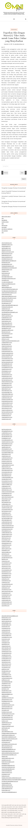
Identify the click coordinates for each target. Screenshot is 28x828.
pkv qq (14, 805)
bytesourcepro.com (7, 516)
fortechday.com (6, 790)
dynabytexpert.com (7, 557)
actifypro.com (5, 669)
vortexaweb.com (6, 649)
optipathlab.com (6, 623)
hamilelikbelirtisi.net (7, 681)
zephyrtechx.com (6, 664)
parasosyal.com (6, 308)
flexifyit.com (5, 559)
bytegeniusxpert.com (7, 450)
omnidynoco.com (6, 589)
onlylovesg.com (6, 742)
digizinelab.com (6, 500)
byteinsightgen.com (7, 387)
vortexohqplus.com (7, 678)
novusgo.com (5, 710)
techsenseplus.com (7, 380)
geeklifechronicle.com (8, 697)
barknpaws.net (6, 273)
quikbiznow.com (6, 598)
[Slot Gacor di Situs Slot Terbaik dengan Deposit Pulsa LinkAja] (14, 7)
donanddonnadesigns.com (9, 737)
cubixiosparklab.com (7, 477)
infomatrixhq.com (6, 475)
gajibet (20, 815)
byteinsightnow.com (7, 401)
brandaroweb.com (7, 603)
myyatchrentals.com (7, 282)
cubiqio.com (5, 696)
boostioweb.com (6, 619)
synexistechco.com (7, 637)
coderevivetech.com (7, 403)
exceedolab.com (6, 687)
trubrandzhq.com (6, 658)
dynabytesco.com (6, 690)
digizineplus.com (6, 538)
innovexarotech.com (7, 406)
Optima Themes (18, 825)
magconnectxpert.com (8, 491)
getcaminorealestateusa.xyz (9, 792)
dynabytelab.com (6, 624)
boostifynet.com (6, 660)
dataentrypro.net (6, 250)
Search (24, 179)
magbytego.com (6, 456)
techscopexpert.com (7, 362)
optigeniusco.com (6, 651)
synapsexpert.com (7, 595)
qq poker (4, 227)
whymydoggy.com (7, 243)
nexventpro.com (6, 662)
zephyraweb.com (6, 648)
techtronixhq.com (6, 429)
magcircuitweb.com (7, 360)
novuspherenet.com (7, 584)
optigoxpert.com (6, 665)
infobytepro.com (6, 454)
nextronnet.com (6, 564)
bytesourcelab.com (7, 541)
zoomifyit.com (5, 605)
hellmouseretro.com (7, 315)
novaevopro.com (6, 655)
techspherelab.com (7, 518)
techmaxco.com (6, 685)
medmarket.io (5, 335)
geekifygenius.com (7, 722)
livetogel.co (5, 729)
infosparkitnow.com (7, 443)
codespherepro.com (7, 396)
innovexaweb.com (7, 570)
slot (14, 807)
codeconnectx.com (7, 468)
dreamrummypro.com (8, 251)
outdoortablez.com (7, 337)
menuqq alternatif (6, 805)
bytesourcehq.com (7, 461)
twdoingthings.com (7, 324)
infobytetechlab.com (7, 394)
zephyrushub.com (7, 621)
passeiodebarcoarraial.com (9, 260)
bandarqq (4, 220)
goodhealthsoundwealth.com (10, 312)
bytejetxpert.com (6, 415)
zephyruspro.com (6, 548)
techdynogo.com (6, 344)
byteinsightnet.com (7, 463)
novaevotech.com (6, 479)
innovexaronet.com (7, 472)
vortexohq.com (6, 703)
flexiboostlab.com (6, 676)
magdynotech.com (7, 534)
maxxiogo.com (6, 561)
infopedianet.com (6, 530)
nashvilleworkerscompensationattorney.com (14, 779)
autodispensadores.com (8, 765)
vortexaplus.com (6, 580)
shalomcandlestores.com (8, 283)
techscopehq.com (7, 536)
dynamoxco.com (6, 566)
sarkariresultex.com (7, 269)
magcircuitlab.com (7, 484)
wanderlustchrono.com (8, 713)
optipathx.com (6, 550)
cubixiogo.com (6, 582)
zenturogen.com (6, 568)
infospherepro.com (7, 699)
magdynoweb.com (7, 507)
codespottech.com (7, 342)
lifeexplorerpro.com (7, 708)
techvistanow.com (6, 474)
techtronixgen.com (7, 356)
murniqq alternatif (12, 808)
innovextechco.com (7, 481)
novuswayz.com (6, 667)
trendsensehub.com (7, 717)
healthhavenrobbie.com (8, 735)
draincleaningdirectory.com (9, 296)
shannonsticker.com (7, 257)
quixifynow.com (6, 546)
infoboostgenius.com (7, 381)
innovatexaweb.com (7, 440)
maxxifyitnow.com (6, 545)
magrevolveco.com (7, 404)
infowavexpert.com (7, 374)
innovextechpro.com (7, 358)
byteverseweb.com (7, 523)
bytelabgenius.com (7, 365)
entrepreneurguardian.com (9, 754)
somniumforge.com (7, 301)
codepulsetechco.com (8, 465)
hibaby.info (5, 756)
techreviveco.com (6, 511)
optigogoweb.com (7, 602)
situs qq (4, 807)
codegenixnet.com (7, 397)
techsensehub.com (7, 436)
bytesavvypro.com (7, 385)
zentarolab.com (6, 596)
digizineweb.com (6, 466)
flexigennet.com (6, 332)
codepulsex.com (6, 504)
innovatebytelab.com (7, 452)
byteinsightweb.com (7, 351)
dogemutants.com (7, 319)
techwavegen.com (7, 383)
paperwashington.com (8, 758)
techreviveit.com (6, 372)
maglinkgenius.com (7, 482)
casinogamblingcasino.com (9, 292)
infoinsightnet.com (7, 459)
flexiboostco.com (6, 617)
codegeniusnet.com (7, 457)
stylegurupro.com (6, 692)
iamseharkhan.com (7, 264)
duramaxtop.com (6, 321)
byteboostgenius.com (7, 527)
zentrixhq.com (5, 554)
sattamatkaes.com (7, 287)
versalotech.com (6, 683)
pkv (3, 218)
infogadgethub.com (7, 431)
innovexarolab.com (7, 392)
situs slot (3, 808)
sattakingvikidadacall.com (9, 749)
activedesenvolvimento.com (9, 744)
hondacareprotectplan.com (9, 291)
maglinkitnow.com (7, 349)
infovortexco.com (6, 498)
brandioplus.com (6, 571)
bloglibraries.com (6, 303)
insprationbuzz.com (7, 259)
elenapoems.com (6, 314)
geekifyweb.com (6, 447)
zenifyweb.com (6, 728)
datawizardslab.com (7, 694)
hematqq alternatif (12, 812)
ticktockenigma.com (7, 719)
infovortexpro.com (7, 408)
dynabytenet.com (6, 514)
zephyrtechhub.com (7, 591)
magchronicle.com (7, 346)
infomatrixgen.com (7, 390)
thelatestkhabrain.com (8, 266)
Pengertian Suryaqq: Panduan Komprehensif (14, 188)
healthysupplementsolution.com (10, 340)
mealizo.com (5, 271)
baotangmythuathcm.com (9, 298)
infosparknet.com (6, 543)
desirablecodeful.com (7, 330)
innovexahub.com (6, 633)
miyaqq (15, 815)
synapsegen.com (6, 575)
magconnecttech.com (8, 726)
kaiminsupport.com (7, 253)
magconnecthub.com (8, 525)
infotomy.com (5, 339)
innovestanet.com (6, 555)
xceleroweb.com (6, 600)
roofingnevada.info (7, 770)
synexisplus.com (6, 628)
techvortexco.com (7, 445)
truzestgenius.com (7, 493)
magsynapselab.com (7, 355)
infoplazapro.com (6, 371)
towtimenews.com (7, 294)
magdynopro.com (7, 369)
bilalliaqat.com (6, 763)
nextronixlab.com (6, 552)
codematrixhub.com (7, 378)
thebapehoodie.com (7, 307)
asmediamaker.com (7, 276)
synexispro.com (6, 774)
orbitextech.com (6, 724)
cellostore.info (5, 275)
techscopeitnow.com (7, 412)
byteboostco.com (6, 488)
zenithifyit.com (5, 644)
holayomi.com (5, 776)
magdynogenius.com (7, 353)
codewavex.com (6, 486)
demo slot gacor (6, 216)
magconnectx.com (7, 772)
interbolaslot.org (6, 246)
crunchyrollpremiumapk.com (10, 289)
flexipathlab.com (6, 577)
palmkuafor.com (6, 248)
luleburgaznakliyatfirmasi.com (10, 305)
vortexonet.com (6, 630)
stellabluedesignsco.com (8, 326)
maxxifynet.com (6, 632)
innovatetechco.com (7, 367)
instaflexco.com (6, 672)
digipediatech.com (7, 348)
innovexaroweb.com (7, 509)
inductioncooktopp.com (8, 767)
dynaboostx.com (6, 671)
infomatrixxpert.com (7, 470)
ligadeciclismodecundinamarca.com (11, 777)
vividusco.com (5, 640)
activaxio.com (5, 688)
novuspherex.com (6, 653)
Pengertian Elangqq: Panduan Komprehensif (14, 206)
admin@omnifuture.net (19, 44)
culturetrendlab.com (7, 715)
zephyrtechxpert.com (7, 497)
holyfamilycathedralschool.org (10, 781)
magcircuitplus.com (7, 410)
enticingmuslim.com (7, 310)
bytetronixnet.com (7, 413)
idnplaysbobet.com (7, 747)
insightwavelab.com (7, 706)
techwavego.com (6, 502)
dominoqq (4, 225)
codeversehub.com (7, 522)
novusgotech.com (6, 562)
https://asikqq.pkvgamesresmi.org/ (10, 817)
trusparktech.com (6, 656)
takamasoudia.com (7, 323)
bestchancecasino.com (8, 761)
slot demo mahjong (7, 229)
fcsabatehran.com (6, 317)
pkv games (5, 166)
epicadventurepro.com (8, 704)
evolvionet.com (6, 626)
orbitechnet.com (6, 586)
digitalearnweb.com (7, 244)
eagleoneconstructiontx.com (9, 738)
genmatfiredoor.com (7, 731)
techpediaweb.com (7, 364)
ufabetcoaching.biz (7, 785)
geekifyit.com (5, 285)
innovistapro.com (6, 674)
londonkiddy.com (6, 783)
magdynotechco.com (7, 441)
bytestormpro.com (7, 712)
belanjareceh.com (6, 255)
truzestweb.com (6, 593)
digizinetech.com (6, 389)
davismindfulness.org (7, 786)
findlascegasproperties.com (9, 733)
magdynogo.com (6, 419)
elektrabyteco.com (7, 490)
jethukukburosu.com (7, 299)
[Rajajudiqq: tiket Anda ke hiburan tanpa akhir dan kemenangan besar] (4, 173)
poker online (5, 222)
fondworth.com (6, 262)
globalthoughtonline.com (9, 278)
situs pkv (23, 805)
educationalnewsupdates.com (10, 616)
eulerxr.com (5, 721)
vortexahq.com (6, 642)
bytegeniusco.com (7, 376)
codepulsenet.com (7, 532)
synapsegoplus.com (7, 529)
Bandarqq (14, 29)
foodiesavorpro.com (7, 701)
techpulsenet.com (7, 495)
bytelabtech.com (6, 438)
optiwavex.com (6, 587)
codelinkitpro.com (7, 433)
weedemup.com (6, 760)
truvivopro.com (6, 639)
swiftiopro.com (6, 680)
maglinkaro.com (6, 513)
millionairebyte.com (7, 788)
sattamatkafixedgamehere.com (10, 753)
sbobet (21, 807)
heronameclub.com (7, 333)
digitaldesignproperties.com (9, 267)
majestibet (9, 815)
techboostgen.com (7, 434)
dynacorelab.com (6, 635)
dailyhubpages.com (7, 745)
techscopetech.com (7, 506)
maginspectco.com (7, 417)
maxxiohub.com (6, 646)
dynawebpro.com (6, 573)
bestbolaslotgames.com (8, 751)
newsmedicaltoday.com (8, 769)
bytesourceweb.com (7, 399)
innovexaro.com (6, 539)
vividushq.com (5, 579)
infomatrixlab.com (7, 520)
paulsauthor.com (6, 328)
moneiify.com (5, 280)
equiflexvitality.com (7, 740)
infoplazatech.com (7, 449)
